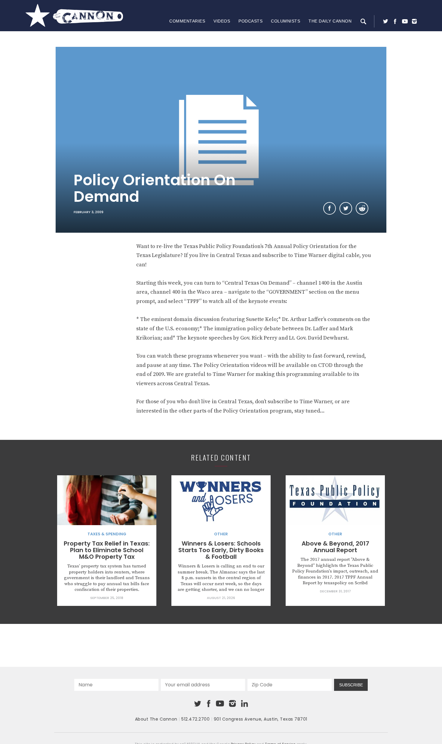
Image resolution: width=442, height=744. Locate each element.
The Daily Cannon (329, 21)
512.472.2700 (195, 719)
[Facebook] (395, 21)
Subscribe (351, 684)
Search (363, 21)
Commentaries (187, 21)
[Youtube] (405, 21)
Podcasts (250, 21)
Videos (221, 21)
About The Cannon (156, 719)
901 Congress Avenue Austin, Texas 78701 (260, 719)
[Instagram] (414, 21)
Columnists (285, 21)
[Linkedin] (244, 703)
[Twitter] (385, 21)
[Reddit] (362, 208)
